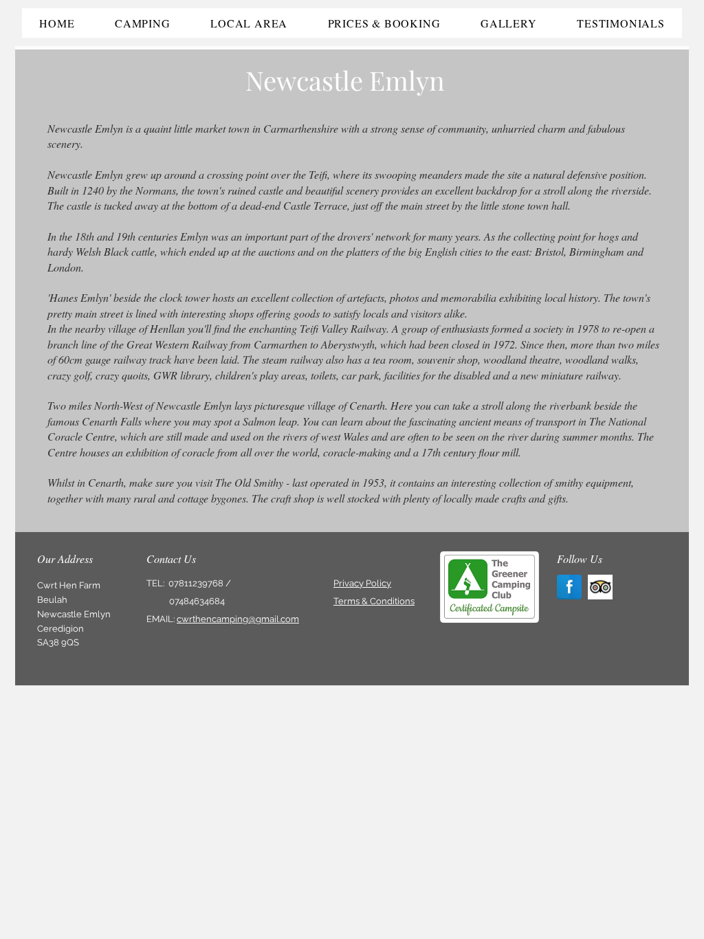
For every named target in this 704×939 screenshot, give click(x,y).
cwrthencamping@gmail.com (238, 619)
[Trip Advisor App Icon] (600, 587)
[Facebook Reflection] (569, 587)
